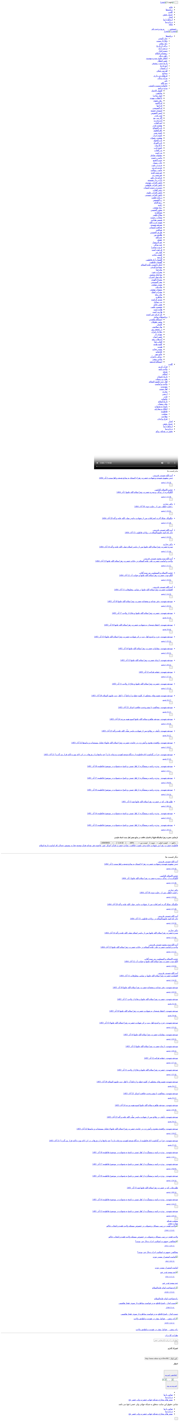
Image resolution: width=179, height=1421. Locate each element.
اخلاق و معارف (160, 409)
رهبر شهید (157, 100)
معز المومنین (156, 282)
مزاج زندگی (162, 78)
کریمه (159, 257)
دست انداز (163, 51)
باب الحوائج (157, 128)
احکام (164, 374)
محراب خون (157, 272)
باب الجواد (158, 140)
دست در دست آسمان (153, 188)
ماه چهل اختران (155, 277)
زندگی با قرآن (156, 357)
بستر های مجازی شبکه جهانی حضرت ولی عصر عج (151, 1400)
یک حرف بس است (154, 314)
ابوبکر (108, 845)
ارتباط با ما (168, 19)
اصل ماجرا (157, 95)
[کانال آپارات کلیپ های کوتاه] (163, 1380)
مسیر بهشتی (156, 284)
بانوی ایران (157, 135)
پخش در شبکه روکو (164, 431)
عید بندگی (158, 245)
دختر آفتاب (157, 190)
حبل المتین (162, 38)
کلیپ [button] (170, 364)
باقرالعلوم (158, 130)
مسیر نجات (157, 349)
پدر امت (158, 153)
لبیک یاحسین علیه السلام (151, 265)
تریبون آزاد (162, 48)
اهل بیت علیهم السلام (158, 381)
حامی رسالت (156, 170)
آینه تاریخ (163, 66)
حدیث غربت (157, 168)
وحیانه (164, 73)
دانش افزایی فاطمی (153, 185)
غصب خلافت (135, 845)
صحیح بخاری (76, 845)
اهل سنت (163, 389)
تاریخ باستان (162, 377)
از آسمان (163, 68)
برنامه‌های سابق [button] (160, 317)
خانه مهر (158, 354)
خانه (171, 7)
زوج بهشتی (157, 207)
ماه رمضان (162, 404)
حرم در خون (156, 165)
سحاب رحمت (156, 217)
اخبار (171, 17)
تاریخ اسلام (162, 401)
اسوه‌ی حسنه (156, 110)
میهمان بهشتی (156, 289)
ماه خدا (159, 270)
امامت (52, 845)
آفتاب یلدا (158, 342)
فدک (84, 845)
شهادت (153, 845)
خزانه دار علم (156, 178)
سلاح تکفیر (157, 215)
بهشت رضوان (156, 138)
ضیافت (159, 230)
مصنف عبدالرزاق (62, 845)
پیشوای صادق (156, 155)
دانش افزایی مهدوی (153, 183)
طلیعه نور (158, 235)
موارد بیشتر (173, 1223)
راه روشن (163, 43)
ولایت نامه (163, 369)
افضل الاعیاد (156, 91)
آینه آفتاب (158, 123)
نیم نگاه (164, 83)
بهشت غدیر (157, 125)
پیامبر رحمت (156, 158)
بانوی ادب (158, 148)
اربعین (164, 394)
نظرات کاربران (171, 1335)
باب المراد (158, 143)
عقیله (159, 240)
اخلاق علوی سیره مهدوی (156, 58)
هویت (160, 347)
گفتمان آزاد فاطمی (154, 260)
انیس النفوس (156, 113)
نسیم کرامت (156, 299)
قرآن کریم (162, 367)
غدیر (165, 396)
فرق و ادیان (162, 419)
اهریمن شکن (161, 71)
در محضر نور (156, 329)
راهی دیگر (163, 56)
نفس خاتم (158, 304)
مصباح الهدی (156, 280)
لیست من (143, 843)
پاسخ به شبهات (161, 406)
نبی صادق (158, 302)
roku (171, 24)
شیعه (165, 372)
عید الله (159, 237)
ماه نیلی (158, 287)
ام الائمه (158, 103)
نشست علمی (156, 307)
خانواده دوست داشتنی (157, 86)
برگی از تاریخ (161, 46)
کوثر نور (158, 252)
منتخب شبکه (172, 1221)
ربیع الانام (158, 202)
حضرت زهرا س (164, 845)
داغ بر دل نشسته (155, 180)
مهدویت (164, 386)
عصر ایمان (157, 337)
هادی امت (158, 309)
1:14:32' (120, 843)
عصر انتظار (162, 61)
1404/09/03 (105, 843)
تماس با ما (168, 1395)
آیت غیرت (158, 120)
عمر (103, 845)
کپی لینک (173, 1358)
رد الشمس (157, 200)
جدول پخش (168, 14)
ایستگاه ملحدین (155, 319)
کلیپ (170, 12)
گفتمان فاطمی (155, 262)
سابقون (159, 93)
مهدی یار (158, 334)
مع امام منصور (155, 275)
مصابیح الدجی (156, 267)
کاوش (159, 324)
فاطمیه (164, 411)
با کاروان (158, 145)
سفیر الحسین (156, 210)
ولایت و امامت (161, 384)
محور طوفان (156, 322)
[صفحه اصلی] (177, 1380)
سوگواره (158, 212)
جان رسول (157, 163)
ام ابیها (159, 105)
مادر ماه (158, 294)
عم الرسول (157, 242)
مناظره (159, 297)
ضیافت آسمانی (155, 227)
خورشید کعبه (156, 173)
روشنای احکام (161, 53)
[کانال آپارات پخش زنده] (172, 1380)
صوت (153, 843)
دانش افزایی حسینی (153, 195)
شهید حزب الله (155, 222)
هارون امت (157, 312)
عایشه (98, 845)
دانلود (174, 843)
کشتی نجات (157, 255)
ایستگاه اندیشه (156, 362)
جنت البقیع (157, 160)
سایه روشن (157, 359)
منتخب (164, 414)
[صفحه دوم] (170, 1380)
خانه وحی (145, 845)
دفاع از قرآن (156, 332)
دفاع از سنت (161, 41)
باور (165, 81)
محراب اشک (156, 292)
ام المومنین (157, 108)
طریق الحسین (156, 232)
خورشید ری (157, 175)
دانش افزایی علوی (154, 192)
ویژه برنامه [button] (162, 88)
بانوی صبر (158, 133)
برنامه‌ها (169, 10)
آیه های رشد (157, 339)
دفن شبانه (90, 845)
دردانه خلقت (156, 197)
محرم (164, 391)
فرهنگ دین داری (160, 76)
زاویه (160, 205)
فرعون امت (157, 250)
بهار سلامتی (157, 327)
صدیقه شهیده (156, 225)
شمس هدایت (156, 220)
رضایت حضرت (122, 845)
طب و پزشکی (161, 379)
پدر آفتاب (158, 150)
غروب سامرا (156, 247)
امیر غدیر (158, 115)
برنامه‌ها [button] (169, 36)
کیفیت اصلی (163, 843)
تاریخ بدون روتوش (159, 63)
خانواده (164, 399)
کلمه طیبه (157, 344)
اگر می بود (157, 118)
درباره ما (169, 22)
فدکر (113, 845)
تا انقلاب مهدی (156, 98)
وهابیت (164, 416)
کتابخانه (159, 352)
